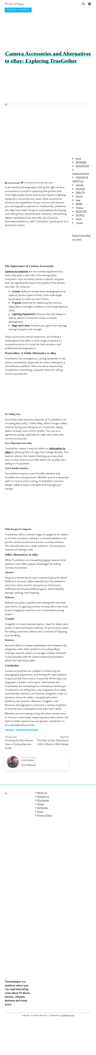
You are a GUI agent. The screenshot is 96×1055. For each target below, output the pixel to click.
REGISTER (81, 211)
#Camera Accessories (27, 729)
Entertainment (80, 173)
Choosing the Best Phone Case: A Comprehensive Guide (19, 744)
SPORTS (80, 215)
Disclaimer (43, 800)
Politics (80, 207)
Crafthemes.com (67, 1015)
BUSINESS (81, 162)
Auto (78, 158)
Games (80, 185)
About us (42, 792)
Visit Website (29, 765)
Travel (79, 222)
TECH (79, 219)
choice (46, 560)
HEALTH (80, 192)
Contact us (43, 796)
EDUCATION (82, 166)
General (80, 188)
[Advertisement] (48, 31)
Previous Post (11, 737)
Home (79, 196)
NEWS (79, 203)
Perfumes (42, 807)
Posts (40, 811)
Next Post (64, 737)
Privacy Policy (44, 815)
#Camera (10, 729)
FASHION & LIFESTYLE (18, 9)
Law (78, 200)
